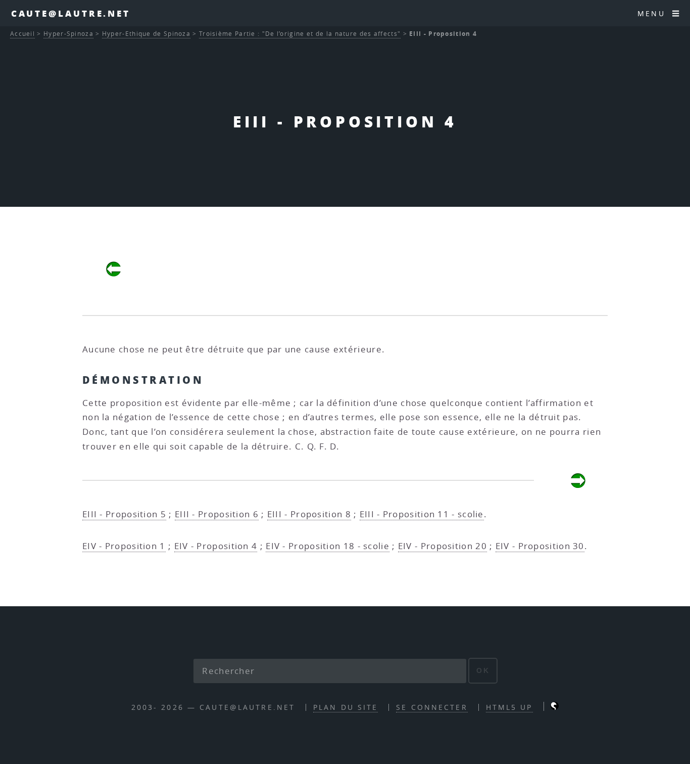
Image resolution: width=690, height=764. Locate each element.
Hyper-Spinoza (68, 33)
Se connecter (431, 707)
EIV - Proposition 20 (442, 546)
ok (483, 670)
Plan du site (345, 707)
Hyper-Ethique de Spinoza (146, 33)
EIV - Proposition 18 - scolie (327, 546)
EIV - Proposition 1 (124, 546)
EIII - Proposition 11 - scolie (422, 514)
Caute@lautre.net (70, 13)
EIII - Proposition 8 (309, 514)
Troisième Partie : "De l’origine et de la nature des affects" (300, 33)
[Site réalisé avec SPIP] (555, 707)
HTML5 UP (509, 707)
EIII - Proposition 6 (217, 514)
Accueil (22, 33)
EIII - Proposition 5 (124, 514)
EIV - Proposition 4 (216, 546)
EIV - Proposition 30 (540, 546)
